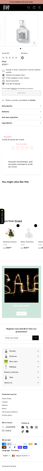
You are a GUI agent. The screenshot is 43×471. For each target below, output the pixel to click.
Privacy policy (7, 415)
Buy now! (21, 313)
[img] (10, 57)
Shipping (14, 88)
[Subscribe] (35, 338)
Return (4, 409)
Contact (5, 402)
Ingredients (7, 123)
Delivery (5, 111)
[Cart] (34, 7)
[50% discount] (21, 285)
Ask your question (10, 117)
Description (7, 106)
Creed (18, 220)
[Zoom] (34, 43)
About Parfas (6, 399)
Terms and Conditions (10, 412)
